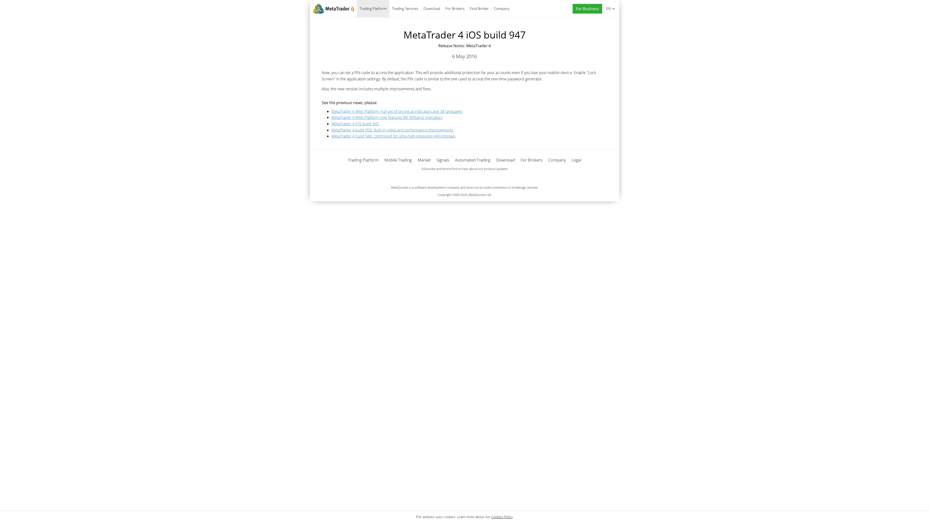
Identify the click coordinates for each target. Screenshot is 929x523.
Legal (576, 160)
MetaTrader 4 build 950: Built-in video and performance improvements (392, 130)
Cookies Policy (502, 517)
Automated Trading (472, 160)
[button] (586, 9)
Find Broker (479, 8)
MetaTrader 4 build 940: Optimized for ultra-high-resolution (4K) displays (393, 136)
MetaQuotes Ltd (479, 194)
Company (501, 8)
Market (424, 160)
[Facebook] (457, 177)
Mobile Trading (398, 160)
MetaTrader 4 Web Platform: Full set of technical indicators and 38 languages (396, 111)
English (608, 8)
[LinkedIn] (464, 177)
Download (431, 8)
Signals (442, 160)
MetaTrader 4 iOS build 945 (355, 123)
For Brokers (454, 8)
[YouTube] (472, 177)
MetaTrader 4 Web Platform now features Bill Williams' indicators (386, 117)
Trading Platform (373, 8)
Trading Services (405, 8)
